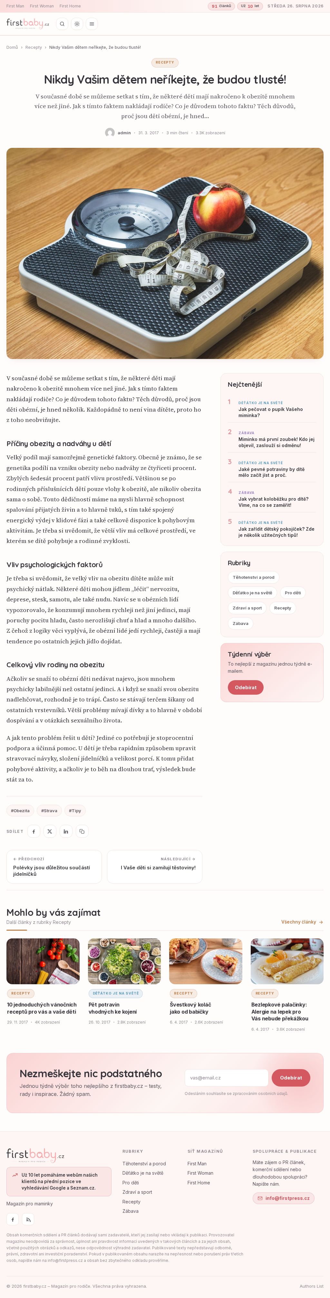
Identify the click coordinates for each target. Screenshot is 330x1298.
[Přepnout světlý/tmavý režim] (77, 24)
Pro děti (293, 592)
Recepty (33, 47)
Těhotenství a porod (254, 577)
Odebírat (246, 687)
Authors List (312, 1286)
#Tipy (75, 810)
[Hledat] (62, 24)
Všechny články (298, 922)
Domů (12, 47)
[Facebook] (12, 1219)
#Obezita (20, 810)
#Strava (49, 810)
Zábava (240, 623)
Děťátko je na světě (252, 592)
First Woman (42, 6)
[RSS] (28, 1219)
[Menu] (92, 24)
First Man (15, 6)
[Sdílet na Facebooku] (33, 831)
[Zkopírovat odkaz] (82, 831)
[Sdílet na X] (50, 831)
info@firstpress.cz (288, 1198)
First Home (70, 6)
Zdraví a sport (247, 607)
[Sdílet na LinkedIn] (66, 831)
